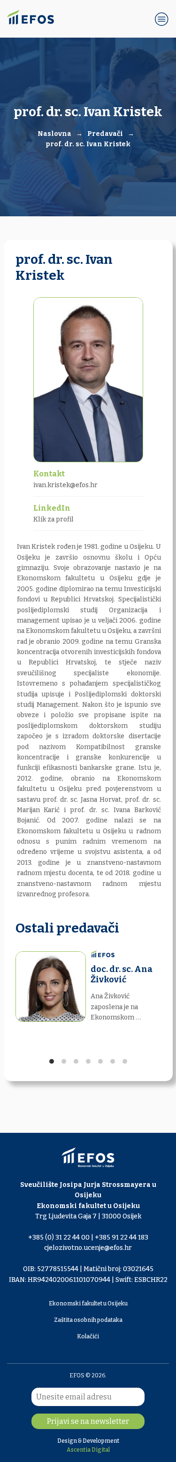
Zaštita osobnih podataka (88, 1320)
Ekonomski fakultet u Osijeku (88, 1303)
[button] (162, 19)
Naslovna (54, 134)
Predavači (105, 134)
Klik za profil (53, 519)
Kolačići (88, 1336)
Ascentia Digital (88, 1449)
